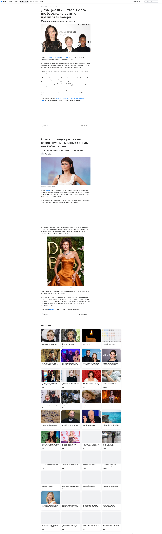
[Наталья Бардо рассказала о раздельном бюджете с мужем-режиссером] (70, 500)
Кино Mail (54, 135)
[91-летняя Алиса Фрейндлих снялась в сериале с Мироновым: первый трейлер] (50, 358)
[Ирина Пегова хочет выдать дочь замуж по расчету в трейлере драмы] (111, 521)
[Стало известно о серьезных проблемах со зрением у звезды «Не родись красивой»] (70, 480)
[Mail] (2, 1)
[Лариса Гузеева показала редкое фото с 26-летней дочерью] (50, 379)
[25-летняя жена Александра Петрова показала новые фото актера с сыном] (70, 521)
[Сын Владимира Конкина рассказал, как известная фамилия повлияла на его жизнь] (91, 419)
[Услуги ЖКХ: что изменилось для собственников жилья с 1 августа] (70, 399)
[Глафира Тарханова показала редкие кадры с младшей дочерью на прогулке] (111, 358)
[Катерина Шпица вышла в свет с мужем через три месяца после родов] (91, 521)
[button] (65, 38)
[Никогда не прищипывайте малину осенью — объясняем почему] (91, 460)
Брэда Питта (64, 57)
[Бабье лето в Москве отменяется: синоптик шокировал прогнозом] (111, 440)
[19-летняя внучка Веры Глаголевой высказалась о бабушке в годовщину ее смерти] (111, 500)
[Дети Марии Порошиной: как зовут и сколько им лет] (70, 338)
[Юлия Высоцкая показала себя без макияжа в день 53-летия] (50, 500)
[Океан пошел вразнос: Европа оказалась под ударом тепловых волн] (111, 419)
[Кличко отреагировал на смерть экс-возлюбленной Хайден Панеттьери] (50, 521)
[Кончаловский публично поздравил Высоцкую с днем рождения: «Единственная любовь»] (111, 480)
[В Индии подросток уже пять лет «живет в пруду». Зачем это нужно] (91, 440)
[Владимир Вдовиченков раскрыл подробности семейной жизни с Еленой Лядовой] (91, 358)
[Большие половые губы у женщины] (111, 379)
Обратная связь (157, 533)
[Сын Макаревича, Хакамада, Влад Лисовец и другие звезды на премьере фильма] (91, 500)
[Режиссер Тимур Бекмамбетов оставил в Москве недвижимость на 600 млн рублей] (70, 419)
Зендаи (48, 190)
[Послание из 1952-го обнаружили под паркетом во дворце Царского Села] (50, 419)
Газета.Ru (55, 6)
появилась (52, 309)
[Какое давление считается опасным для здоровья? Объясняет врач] (111, 460)
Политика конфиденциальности (132, 533)
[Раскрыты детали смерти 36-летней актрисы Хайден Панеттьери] (91, 480)
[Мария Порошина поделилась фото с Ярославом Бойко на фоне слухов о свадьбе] (70, 358)
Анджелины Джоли (54, 57)
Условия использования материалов (146, 533)
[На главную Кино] (5, 1)
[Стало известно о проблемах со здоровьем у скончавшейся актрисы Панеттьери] (50, 338)
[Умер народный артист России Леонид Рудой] (91, 338)
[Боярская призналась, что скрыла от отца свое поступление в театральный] (50, 480)
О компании (6, 533)
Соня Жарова (48, 153)
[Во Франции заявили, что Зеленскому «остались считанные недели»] (111, 338)
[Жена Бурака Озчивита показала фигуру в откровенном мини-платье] (111, 399)
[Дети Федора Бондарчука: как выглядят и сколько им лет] (70, 460)
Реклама (10, 533)
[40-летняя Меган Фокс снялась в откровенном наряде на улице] (50, 440)
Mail (2, 533)
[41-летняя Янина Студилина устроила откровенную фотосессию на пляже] (70, 440)
